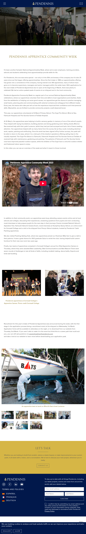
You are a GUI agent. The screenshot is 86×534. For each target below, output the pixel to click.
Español (11, 494)
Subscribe (64, 499)
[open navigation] (4, 3)
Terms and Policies (13, 489)
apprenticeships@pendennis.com (41, 334)
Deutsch (11, 500)
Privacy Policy (50, 511)
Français (11, 497)
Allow (17, 531)
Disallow (7, 531)
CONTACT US (43, 465)
